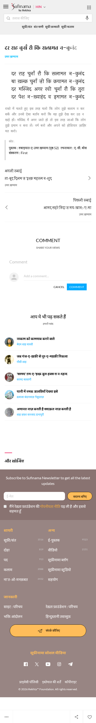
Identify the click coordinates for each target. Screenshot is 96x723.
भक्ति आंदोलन (13, 616)
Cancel (59, 287)
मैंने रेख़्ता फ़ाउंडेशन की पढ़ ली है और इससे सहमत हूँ (47, 508)
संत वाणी (38, 27)
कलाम (8, 570)
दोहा (7, 550)
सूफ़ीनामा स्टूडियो (59, 570)
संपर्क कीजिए (53, 630)
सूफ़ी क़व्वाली (52, 27)
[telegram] (70, 664)
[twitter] (37, 664)
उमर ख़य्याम (11, 57)
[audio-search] (87, 18)
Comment (76, 287)
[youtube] (48, 664)
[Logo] (21, 8)
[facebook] (25, 664)
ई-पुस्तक (54, 540)
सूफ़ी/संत (27, 27)
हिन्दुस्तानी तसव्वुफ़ (58, 616)
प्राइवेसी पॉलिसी (28, 682)
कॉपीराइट (71, 682)
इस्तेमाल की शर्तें (51, 682)
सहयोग (53, 579)
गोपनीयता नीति (50, 506)
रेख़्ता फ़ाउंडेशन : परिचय (62, 607)
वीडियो (52, 550)
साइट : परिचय (13, 607)
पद (6, 560)
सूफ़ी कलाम (67, 27)
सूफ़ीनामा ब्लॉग (58, 560)
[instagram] (59, 664)
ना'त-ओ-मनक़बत (16, 579)
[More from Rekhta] (89, 7)
